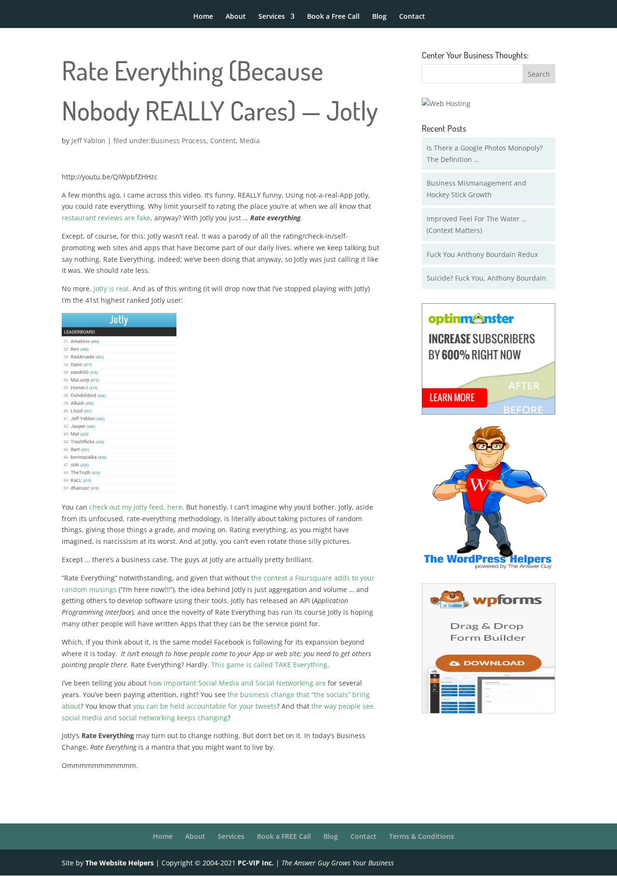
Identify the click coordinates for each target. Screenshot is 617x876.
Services (271, 17)
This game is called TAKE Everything (269, 664)
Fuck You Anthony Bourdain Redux (482, 254)
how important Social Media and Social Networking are (237, 682)
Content (223, 140)
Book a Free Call (333, 17)
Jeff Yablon (88, 140)
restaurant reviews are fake (106, 217)
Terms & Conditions (421, 836)
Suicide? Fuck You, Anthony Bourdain (486, 278)
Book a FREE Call (284, 836)
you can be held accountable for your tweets (205, 706)
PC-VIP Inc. (256, 862)
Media (250, 140)
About (236, 17)
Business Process (178, 140)
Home (203, 17)
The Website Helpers (119, 862)
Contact (412, 17)
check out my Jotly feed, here (135, 507)
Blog (379, 17)
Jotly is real (111, 288)
